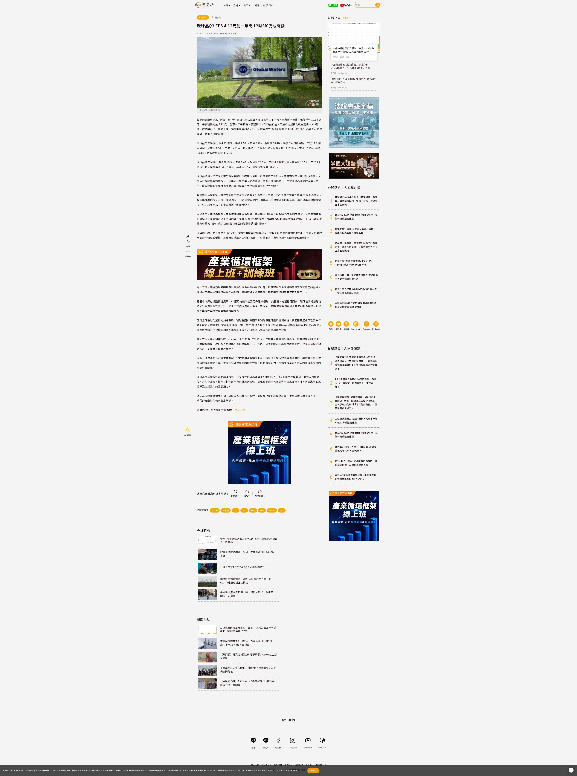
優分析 (335, 57)
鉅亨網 (333, 87)
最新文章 (334, 17)
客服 (188, 251)
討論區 (188, 256)
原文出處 (239, 410)
